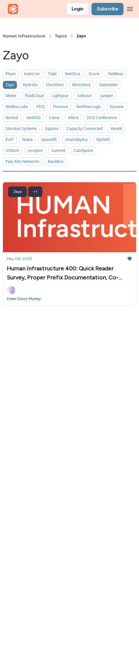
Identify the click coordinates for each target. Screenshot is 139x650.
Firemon (60, 106)
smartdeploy (76, 139)
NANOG (34, 117)
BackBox (55, 161)
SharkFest (55, 84)
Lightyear (60, 95)
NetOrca (72, 73)
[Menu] (130, 8)
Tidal (52, 73)
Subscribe (107, 9)
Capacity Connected (84, 128)
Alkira (73, 117)
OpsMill (103, 139)
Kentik (116, 128)
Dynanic (117, 106)
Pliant (10, 73)
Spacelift (49, 139)
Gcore (94, 73)
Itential (11, 117)
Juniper (107, 95)
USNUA (12, 150)
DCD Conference (102, 117)
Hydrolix (30, 84)
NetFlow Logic (88, 106)
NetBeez (115, 73)
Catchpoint (83, 150)
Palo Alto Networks (22, 161)
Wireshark (81, 84)
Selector (84, 95)
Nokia (27, 139)
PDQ (41, 106)
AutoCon (31, 73)
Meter (10, 95)
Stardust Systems (21, 128)
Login (77, 9)
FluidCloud (34, 95)
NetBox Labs (16, 106)
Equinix (51, 128)
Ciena (54, 117)
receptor (35, 150)
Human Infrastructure (24, 36)
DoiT (9, 139)
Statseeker (108, 84)
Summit (58, 150)
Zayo (9, 84)
